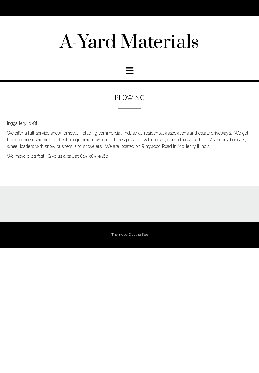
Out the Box (138, 234)
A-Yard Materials (129, 43)
